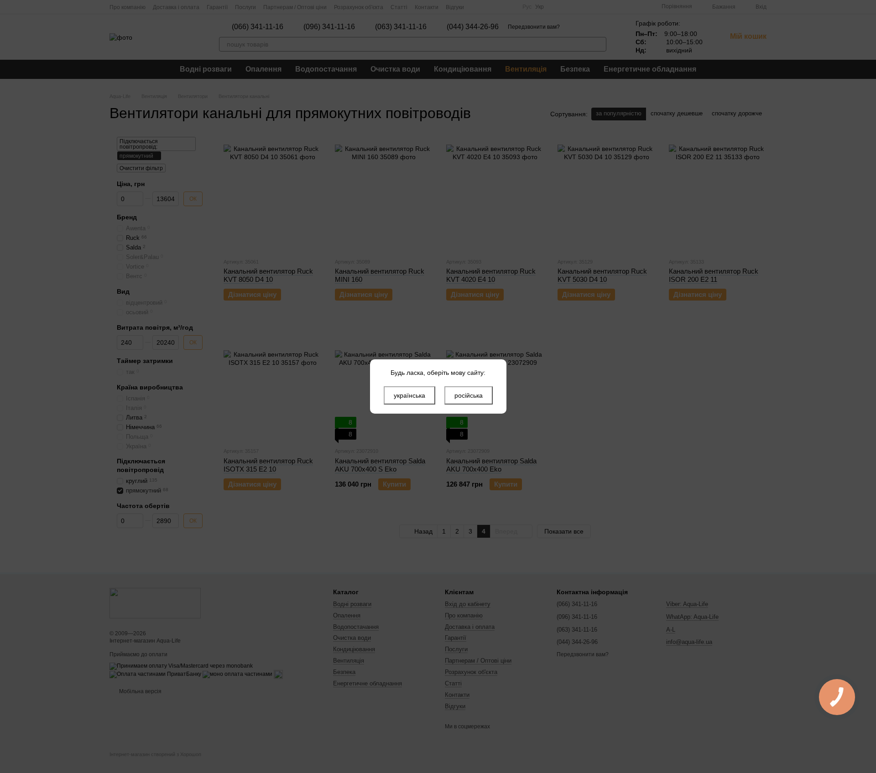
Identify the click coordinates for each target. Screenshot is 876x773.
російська (468, 395)
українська (409, 395)
